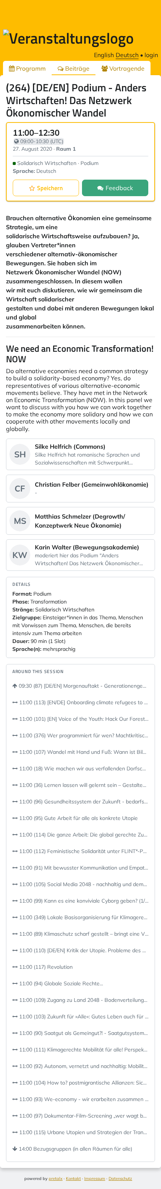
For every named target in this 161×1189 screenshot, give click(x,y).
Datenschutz (120, 1178)
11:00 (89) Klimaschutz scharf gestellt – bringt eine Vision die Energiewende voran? (83, 933)
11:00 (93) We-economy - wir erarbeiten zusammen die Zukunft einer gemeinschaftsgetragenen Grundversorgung (83, 1099)
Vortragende (126, 68)
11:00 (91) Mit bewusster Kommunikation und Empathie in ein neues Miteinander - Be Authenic (83, 867)
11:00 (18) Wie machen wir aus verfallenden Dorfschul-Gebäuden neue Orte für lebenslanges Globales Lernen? (83, 768)
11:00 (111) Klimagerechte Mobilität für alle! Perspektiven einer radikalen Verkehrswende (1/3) (83, 1049)
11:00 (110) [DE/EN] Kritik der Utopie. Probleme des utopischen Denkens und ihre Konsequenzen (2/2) (83, 950)
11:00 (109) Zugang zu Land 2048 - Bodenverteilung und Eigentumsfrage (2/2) (83, 1000)
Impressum (94, 1178)
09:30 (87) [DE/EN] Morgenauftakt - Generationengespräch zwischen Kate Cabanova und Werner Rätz (83, 685)
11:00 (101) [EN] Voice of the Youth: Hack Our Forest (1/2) (83, 719)
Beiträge (76, 68)
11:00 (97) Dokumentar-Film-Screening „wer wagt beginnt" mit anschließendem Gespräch (83, 1115)
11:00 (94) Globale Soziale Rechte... (60, 983)
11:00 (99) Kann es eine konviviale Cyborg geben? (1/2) (83, 900)
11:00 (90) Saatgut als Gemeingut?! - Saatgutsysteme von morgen (83, 1033)
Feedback (119, 188)
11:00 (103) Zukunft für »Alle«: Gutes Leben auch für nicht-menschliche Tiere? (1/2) (83, 1016)
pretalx (56, 1178)
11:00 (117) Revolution (45, 967)
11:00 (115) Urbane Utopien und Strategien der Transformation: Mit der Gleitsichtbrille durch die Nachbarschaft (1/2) (83, 1132)
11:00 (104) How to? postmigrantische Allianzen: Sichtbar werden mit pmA (83, 1082)
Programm (30, 68)
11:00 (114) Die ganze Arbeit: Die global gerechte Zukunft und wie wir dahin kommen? (83, 834)
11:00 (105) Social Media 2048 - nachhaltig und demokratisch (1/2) (83, 884)
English (104, 55)
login (151, 55)
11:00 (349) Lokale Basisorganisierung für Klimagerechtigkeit (83, 917)
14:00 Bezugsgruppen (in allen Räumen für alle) (74, 1148)
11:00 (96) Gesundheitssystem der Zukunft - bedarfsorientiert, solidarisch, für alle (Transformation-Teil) (83, 801)
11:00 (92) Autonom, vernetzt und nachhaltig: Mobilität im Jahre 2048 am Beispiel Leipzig (83, 1066)
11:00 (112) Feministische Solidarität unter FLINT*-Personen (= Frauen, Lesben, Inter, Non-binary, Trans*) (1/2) (83, 851)
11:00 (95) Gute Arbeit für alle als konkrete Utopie (78, 818)
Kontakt (73, 1178)
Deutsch (127, 55)
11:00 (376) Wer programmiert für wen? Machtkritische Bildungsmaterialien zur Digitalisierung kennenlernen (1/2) (83, 735)
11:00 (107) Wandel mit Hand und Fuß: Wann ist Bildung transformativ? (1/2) (83, 752)
